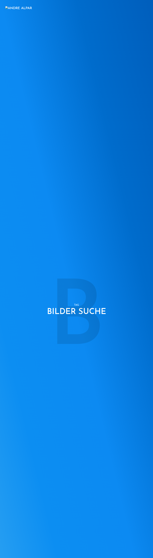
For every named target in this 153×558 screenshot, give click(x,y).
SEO (64, 8)
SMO (110, 8)
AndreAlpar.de (139, 8)
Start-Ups (121, 8)
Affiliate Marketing (81, 8)
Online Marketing (47, 8)
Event (100, 8)
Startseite (27, 8)
